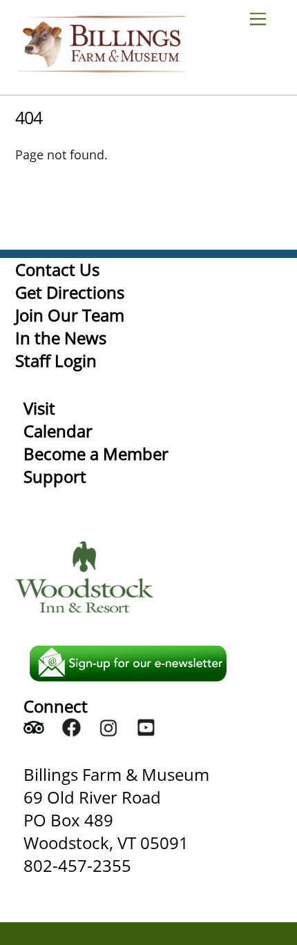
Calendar (58, 430)
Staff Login (56, 360)
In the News (60, 337)
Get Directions (69, 292)
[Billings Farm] (101, 65)
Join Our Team (69, 315)
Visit (39, 408)
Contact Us (57, 269)
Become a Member (96, 453)
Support (54, 476)
